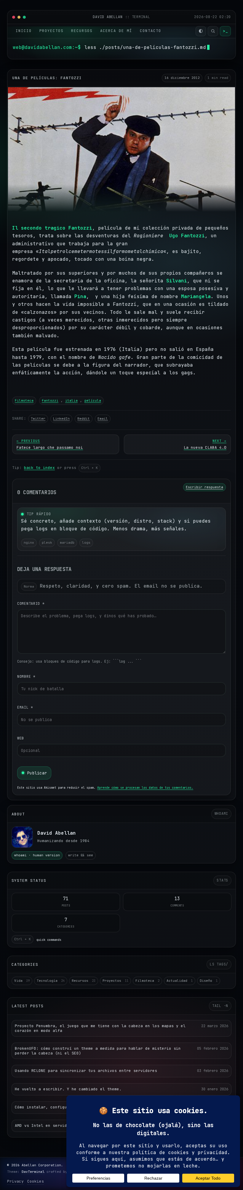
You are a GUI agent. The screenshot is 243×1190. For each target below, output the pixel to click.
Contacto (150, 30)
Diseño (209, 981)
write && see (80, 855)
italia (71, 400)
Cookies (35, 1181)
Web (20, 738)
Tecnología (51, 981)
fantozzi (50, 400)
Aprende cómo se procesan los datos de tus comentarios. (145, 788)
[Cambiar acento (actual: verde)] (201, 31)
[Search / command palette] (213, 31)
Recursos (81, 30)
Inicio (24, 30)
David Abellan (109, 17)
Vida (22, 981)
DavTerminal (33, 1172)
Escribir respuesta (204, 487)
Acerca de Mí (116, 30)
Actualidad (180, 981)
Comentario (31, 603)
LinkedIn (61, 418)
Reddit (83, 418)
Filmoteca (24, 400)
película (92, 400)
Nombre (26, 676)
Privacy (15, 1181)
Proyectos (51, 30)
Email (102, 418)
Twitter (38, 418)
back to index (39, 467)
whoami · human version (37, 855)
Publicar (37, 773)
